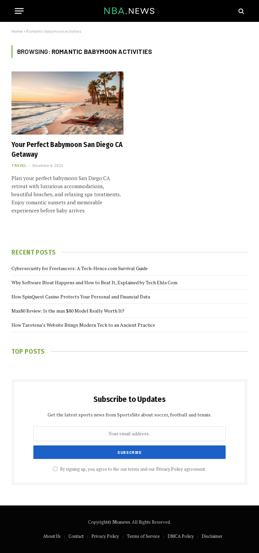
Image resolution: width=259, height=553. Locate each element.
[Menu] (19, 11)
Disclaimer (212, 536)
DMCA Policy (181, 536)
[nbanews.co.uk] (129, 11)
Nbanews (121, 522)
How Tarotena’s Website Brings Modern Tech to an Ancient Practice (83, 325)
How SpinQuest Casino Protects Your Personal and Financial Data (80, 296)
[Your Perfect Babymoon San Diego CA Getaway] (67, 103)
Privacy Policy (169, 469)
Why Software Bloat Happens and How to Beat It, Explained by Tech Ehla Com (94, 282)
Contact (76, 536)
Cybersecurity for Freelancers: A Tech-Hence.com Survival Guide (79, 268)
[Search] (240, 11)
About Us (52, 536)
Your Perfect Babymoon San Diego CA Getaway (66, 149)
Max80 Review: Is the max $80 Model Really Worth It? (67, 311)
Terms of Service (143, 536)
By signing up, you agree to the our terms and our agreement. (132, 469)
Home (17, 31)
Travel (18, 165)
